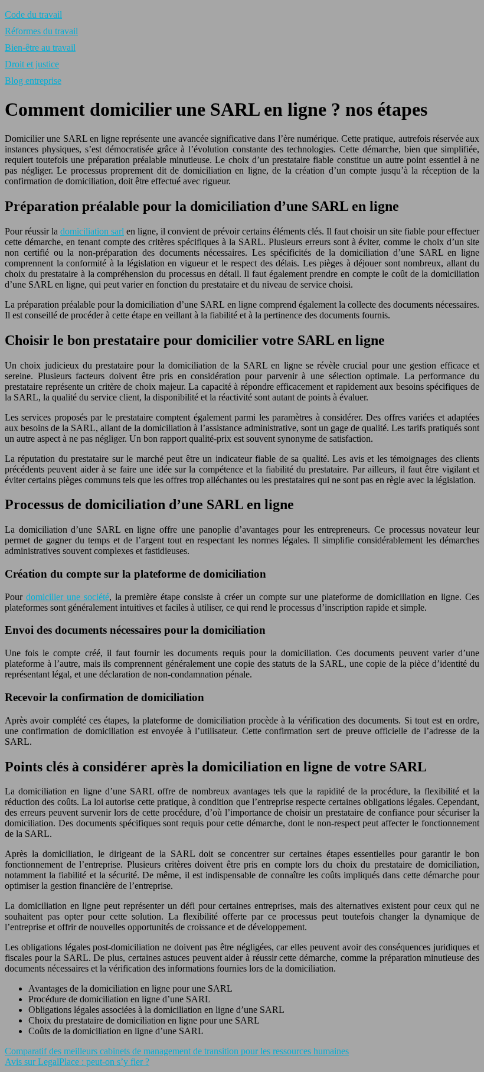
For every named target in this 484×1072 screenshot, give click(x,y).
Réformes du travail (41, 31)
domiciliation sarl (92, 231)
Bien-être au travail (40, 48)
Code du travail (33, 14)
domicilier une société (67, 597)
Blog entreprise (33, 81)
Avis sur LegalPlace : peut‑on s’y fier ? (77, 1062)
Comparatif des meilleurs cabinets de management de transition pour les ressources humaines (177, 1051)
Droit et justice (32, 64)
